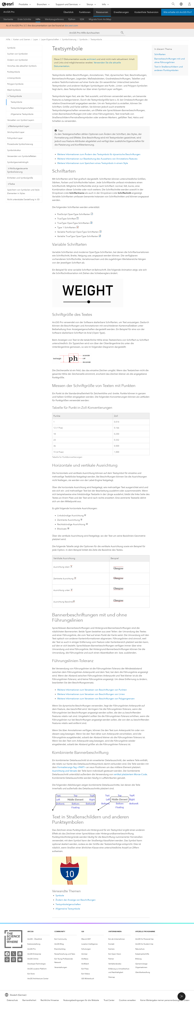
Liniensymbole (14, 78)
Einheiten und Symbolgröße (20, 178)
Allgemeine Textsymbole (22, 114)
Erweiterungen (121, 12)
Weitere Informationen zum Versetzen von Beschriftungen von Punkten (92, 690)
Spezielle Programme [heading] (145, 931)
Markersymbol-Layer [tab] (19, 126)
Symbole (83, 39)
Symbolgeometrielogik (17, 162)
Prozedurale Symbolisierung (20, 144)
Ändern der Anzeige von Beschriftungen (76, 900)
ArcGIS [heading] (30, 931)
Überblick (68, 12)
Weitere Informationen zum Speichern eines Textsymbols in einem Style (92, 163)
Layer (35, 39)
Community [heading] (59, 931)
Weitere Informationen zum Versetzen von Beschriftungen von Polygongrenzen (96, 698)
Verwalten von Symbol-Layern (20, 120)
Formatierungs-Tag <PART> (71, 767)
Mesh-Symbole (14, 90)
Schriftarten (160, 54)
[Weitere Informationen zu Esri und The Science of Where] (13, 939)
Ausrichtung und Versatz (64, 770)
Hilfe (38, 19)
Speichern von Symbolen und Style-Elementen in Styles (23, 192)
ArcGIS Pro (8, 12)
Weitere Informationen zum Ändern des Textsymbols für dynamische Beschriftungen (98, 154)
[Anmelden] (189, 4)
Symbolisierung (69, 39)
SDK (82, 19)
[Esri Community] (7, 959)
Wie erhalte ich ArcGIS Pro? (177, 12)
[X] (13, 953)
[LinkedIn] (19, 953)
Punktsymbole (13, 72)
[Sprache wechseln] (181, 4)
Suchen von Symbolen (17, 54)
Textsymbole (96, 39)
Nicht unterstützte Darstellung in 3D (23, 199)
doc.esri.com (71, 25)
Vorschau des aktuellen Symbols (21, 66)
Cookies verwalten (127, 1000)
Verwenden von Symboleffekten (21, 156)
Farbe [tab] (12, 184)
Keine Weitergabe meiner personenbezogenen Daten (164, 1000)
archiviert (91, 59)
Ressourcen (102, 12)
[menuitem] (38, 939)
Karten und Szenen (21, 39)
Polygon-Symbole (15, 84)
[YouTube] (19, 959)
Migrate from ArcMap (100, 19)
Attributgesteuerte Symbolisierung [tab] (17, 170)
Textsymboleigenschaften (22, 108)
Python (71, 19)
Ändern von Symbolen (17, 60)
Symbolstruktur (14, 150)
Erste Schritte (24, 19)
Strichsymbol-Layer (15, 132)
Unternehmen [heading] (114, 931)
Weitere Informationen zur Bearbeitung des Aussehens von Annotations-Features (97, 158)
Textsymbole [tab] (15, 96)
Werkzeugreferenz (54, 19)
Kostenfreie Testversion (146, 12)
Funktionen (84, 12)
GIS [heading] (82, 931)
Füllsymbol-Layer (15, 138)
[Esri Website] (8, 4)
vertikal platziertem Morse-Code (130, 774)
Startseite (8, 19)
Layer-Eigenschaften (50, 39)
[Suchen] (173, 4)
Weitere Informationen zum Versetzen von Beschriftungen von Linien (91, 694)
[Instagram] (13, 959)
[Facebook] (7, 953)
